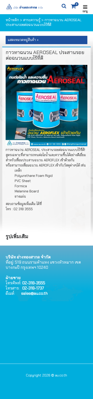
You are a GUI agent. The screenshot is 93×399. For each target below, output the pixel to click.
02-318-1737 (33, 288)
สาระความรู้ (31, 20)
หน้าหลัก (12, 20)
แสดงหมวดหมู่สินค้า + (23, 40)
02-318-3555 (33, 283)
